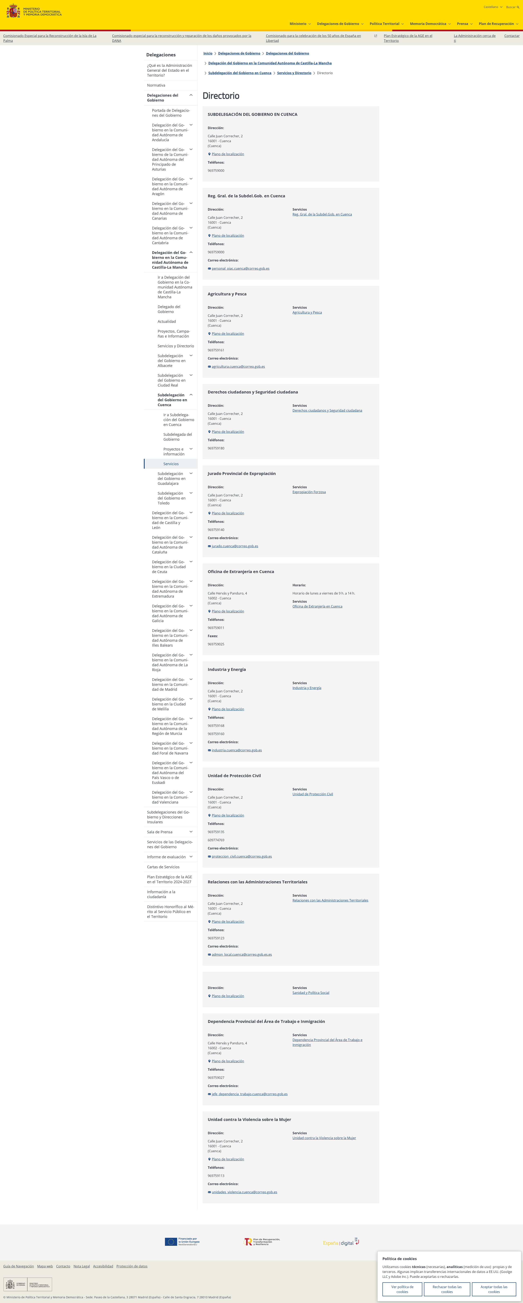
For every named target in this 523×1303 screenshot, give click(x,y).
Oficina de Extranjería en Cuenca (317, 606)
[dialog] (449, 1276)
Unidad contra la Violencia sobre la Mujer (324, 1138)
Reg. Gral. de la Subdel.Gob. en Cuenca (322, 214)
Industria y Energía (307, 688)
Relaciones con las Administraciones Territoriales (330, 900)
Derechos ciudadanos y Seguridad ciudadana (327, 410)
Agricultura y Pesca (307, 312)
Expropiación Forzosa (309, 492)
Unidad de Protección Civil (313, 794)
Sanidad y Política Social (311, 992)
